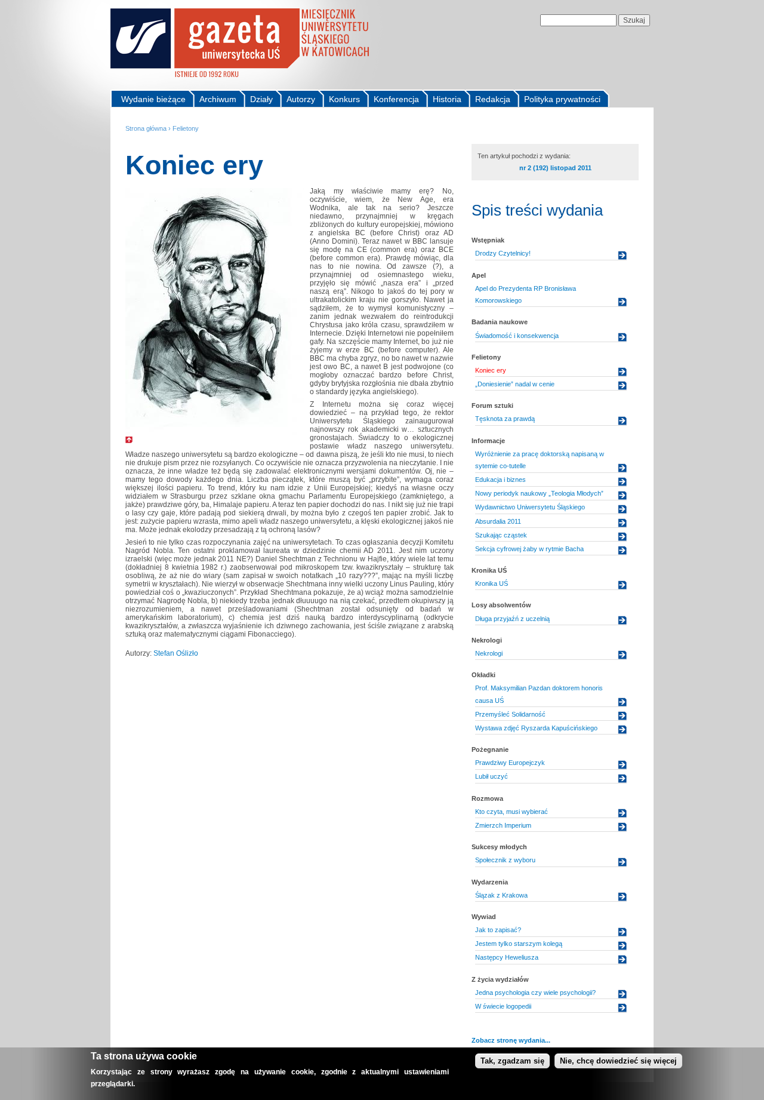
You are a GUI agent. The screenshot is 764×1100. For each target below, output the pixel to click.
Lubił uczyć (491, 776)
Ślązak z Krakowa (501, 895)
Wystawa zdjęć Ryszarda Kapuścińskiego (536, 728)
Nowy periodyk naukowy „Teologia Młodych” (539, 493)
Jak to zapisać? (498, 929)
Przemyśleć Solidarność (510, 714)
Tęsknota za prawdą (505, 418)
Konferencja (396, 99)
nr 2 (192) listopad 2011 (555, 167)
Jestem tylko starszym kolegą (518, 943)
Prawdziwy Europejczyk (510, 762)
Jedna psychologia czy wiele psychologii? (535, 992)
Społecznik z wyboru (505, 860)
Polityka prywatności (562, 99)
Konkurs (344, 99)
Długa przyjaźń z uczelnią (512, 618)
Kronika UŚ (491, 583)
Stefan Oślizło (175, 653)
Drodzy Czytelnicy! (503, 253)
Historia (447, 99)
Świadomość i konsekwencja (517, 335)
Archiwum (217, 99)
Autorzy (300, 99)
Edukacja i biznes (500, 479)
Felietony (185, 128)
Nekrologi (489, 653)
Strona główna (146, 128)
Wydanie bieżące (153, 99)
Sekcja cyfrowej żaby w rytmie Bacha (529, 548)
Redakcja (492, 99)
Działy (261, 99)
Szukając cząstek (501, 535)
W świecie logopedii (503, 1006)
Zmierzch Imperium (503, 825)
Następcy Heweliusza (506, 957)
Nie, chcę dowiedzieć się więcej (618, 1060)
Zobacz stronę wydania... (511, 1040)
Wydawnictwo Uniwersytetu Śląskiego (530, 507)
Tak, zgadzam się (512, 1060)
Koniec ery (490, 370)
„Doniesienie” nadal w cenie (514, 384)
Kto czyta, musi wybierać (511, 811)
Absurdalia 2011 (498, 521)
